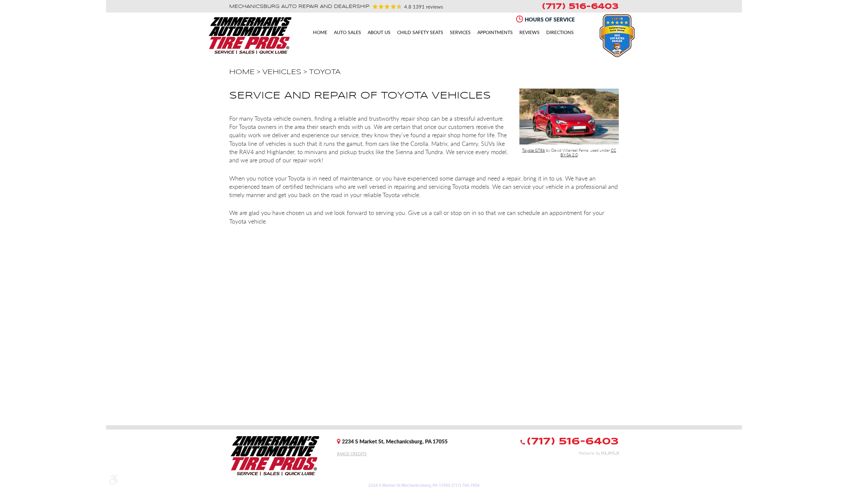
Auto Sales (347, 32)
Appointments (495, 32)
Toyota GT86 (533, 150)
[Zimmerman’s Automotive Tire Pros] (250, 35)
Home (320, 32)
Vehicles (281, 72)
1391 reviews (427, 6)
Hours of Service (550, 19)
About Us (379, 32)
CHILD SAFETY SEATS (420, 32)
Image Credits (352, 453)
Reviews (529, 32)
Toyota (325, 72)
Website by (598, 453)
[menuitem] (320, 32)
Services (460, 32)
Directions (560, 32)
